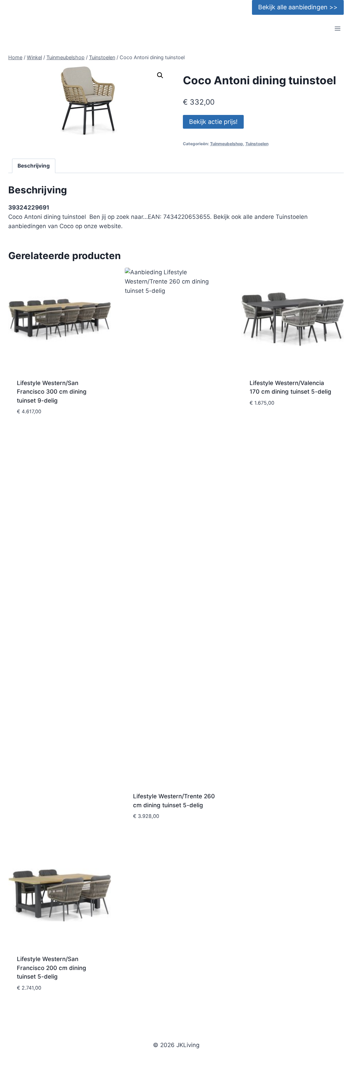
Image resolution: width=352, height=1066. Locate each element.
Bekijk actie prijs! (213, 121)
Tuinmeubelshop (226, 143)
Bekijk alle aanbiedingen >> (298, 7)
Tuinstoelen (256, 143)
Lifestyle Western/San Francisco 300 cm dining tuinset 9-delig (52, 392)
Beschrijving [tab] (34, 165)
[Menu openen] (337, 28)
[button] (160, 75)
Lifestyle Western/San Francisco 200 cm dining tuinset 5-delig (51, 968)
